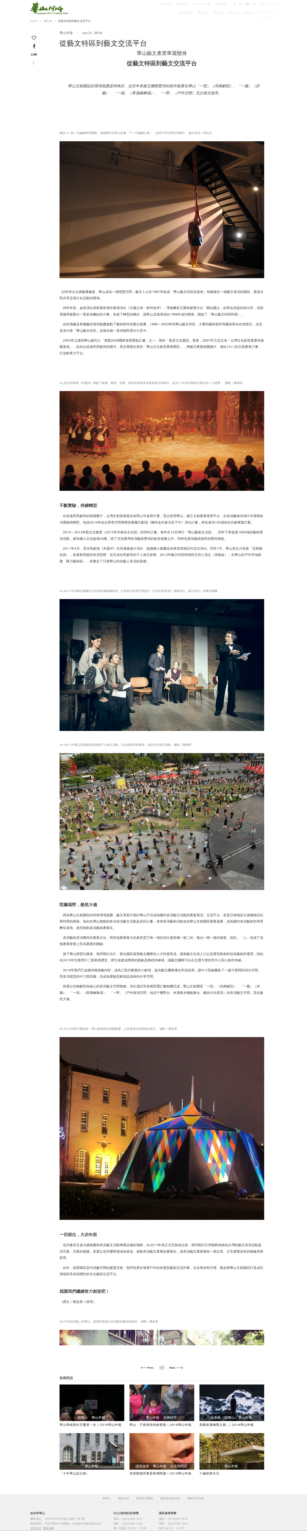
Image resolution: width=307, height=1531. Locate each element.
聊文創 (264, 12)
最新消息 (166, 4)
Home (33, 21)
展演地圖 (186, 12)
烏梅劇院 (220, 4)
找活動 (218, 12)
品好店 (249, 12)
